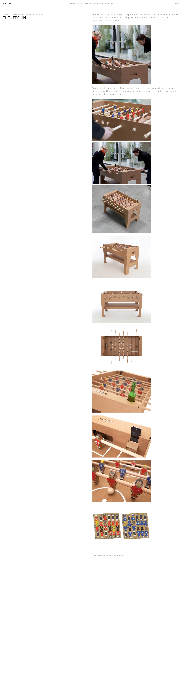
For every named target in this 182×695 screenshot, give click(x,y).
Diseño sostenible (105, 555)
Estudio (86, 3)
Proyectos (72, 3)
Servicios (80, 3)
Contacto (110, 3)
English (177, 3)
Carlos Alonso (38, 14)
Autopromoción (95, 3)
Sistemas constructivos (120, 555)
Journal (103, 3)
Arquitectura (7, 14)
